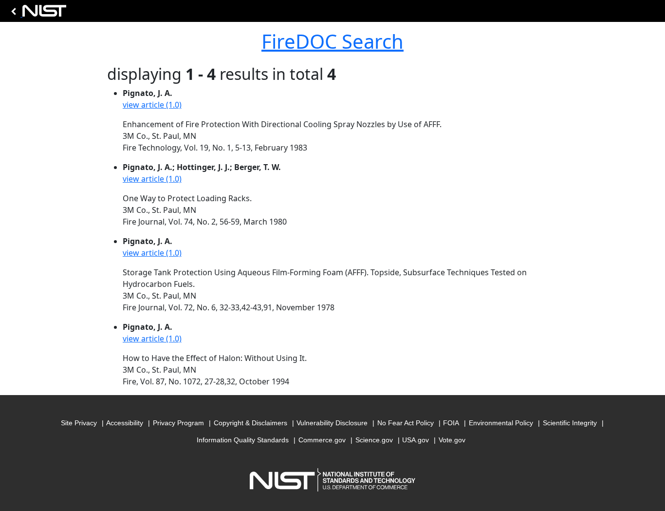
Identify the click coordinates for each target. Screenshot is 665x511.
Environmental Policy (501, 423)
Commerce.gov (322, 440)
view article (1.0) (152, 104)
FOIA (451, 423)
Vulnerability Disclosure (332, 423)
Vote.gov (452, 440)
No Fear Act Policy (405, 423)
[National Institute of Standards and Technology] (37, 13)
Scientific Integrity (570, 423)
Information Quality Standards (243, 440)
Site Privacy (79, 423)
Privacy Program (178, 423)
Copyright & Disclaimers (250, 423)
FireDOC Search (332, 41)
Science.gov (374, 440)
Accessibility (124, 423)
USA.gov (415, 440)
